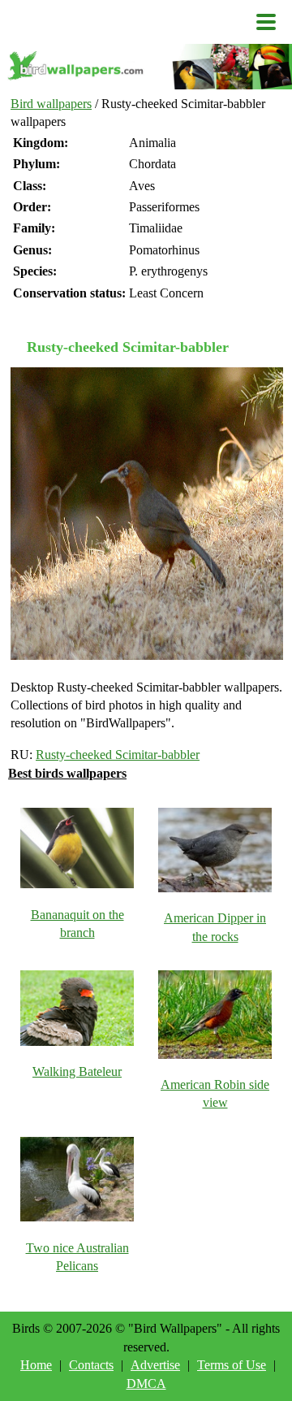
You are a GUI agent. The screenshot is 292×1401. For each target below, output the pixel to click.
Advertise (155, 1365)
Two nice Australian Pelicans (77, 1257)
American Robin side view (215, 1093)
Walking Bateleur (77, 1071)
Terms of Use (231, 1365)
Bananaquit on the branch (77, 923)
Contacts (91, 1365)
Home (36, 1365)
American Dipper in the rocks (215, 927)
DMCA (146, 1383)
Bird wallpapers (51, 104)
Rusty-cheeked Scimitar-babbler (118, 754)
